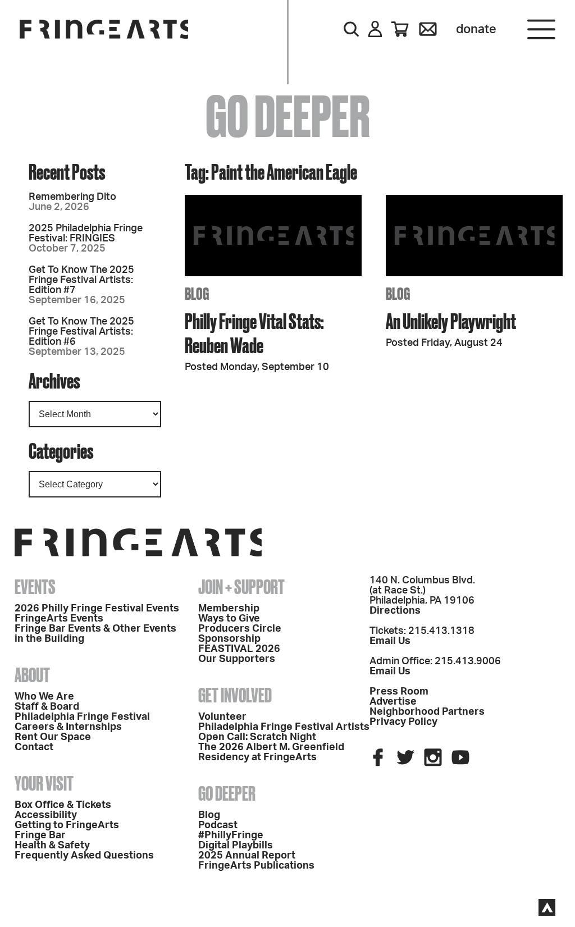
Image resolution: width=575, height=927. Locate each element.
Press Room (398, 692)
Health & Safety (52, 846)
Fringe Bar (40, 835)
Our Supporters (236, 659)
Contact (34, 747)
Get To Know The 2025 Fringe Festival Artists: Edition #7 (81, 280)
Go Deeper (226, 793)
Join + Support (241, 587)
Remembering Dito (72, 197)
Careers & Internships (68, 727)
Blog (209, 815)
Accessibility (46, 815)
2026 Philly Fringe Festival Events (97, 609)
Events (35, 587)
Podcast (218, 825)
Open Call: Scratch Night (257, 737)
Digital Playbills (235, 846)
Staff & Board (47, 707)
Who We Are (44, 697)
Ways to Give (229, 619)
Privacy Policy (403, 722)
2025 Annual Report (246, 856)
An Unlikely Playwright (451, 321)
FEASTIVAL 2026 (239, 649)
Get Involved (235, 695)
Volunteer (222, 717)
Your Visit (44, 783)
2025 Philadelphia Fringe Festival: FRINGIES (86, 233)
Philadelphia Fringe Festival (82, 717)
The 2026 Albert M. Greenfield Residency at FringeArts (271, 752)
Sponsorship (229, 639)
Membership (228, 609)
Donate (476, 29)
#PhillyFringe (230, 835)
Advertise (393, 702)
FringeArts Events (59, 619)
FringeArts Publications (256, 866)
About (32, 675)
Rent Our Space (53, 737)
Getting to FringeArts (67, 825)
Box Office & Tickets (63, 805)
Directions (395, 611)
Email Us (389, 641)
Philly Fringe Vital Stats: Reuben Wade (254, 333)
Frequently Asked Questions (84, 856)
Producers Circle (239, 629)
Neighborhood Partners (427, 712)
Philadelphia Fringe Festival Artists (283, 727)
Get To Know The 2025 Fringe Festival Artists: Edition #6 (81, 332)
